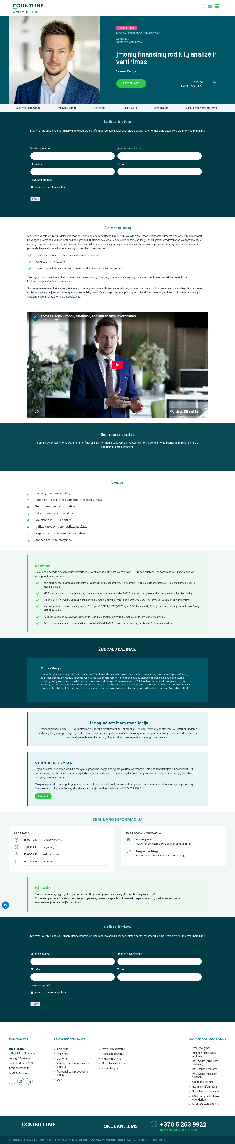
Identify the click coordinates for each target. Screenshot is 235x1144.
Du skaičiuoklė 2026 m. (206, 1104)
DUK (59, 1079)
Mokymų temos (68, 107)
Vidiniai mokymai (112, 1058)
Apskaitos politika (202, 1082)
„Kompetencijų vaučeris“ (139, 894)
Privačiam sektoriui (113, 1049)
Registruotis (131, 83)
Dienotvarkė (162, 107)
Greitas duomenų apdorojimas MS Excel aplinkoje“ (166, 572)
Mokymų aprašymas (29, 107)
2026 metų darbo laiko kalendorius (205, 1098)
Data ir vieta (130, 107)
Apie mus (62, 1049)
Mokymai (62, 1054)
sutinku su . (51, 187)
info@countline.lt (19, 1068)
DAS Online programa (204, 1069)
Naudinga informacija (204, 1086)
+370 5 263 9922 (19, 1072)
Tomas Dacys (126, 71)
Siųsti (35, 198)
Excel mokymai (201, 1048)
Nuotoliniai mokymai (114, 1063)
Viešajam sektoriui (113, 1054)
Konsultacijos (110, 1068)
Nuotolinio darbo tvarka (206, 1091)
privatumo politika (56, 187)
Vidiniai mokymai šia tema (202, 107)
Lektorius (100, 107)
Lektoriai (62, 1058)
